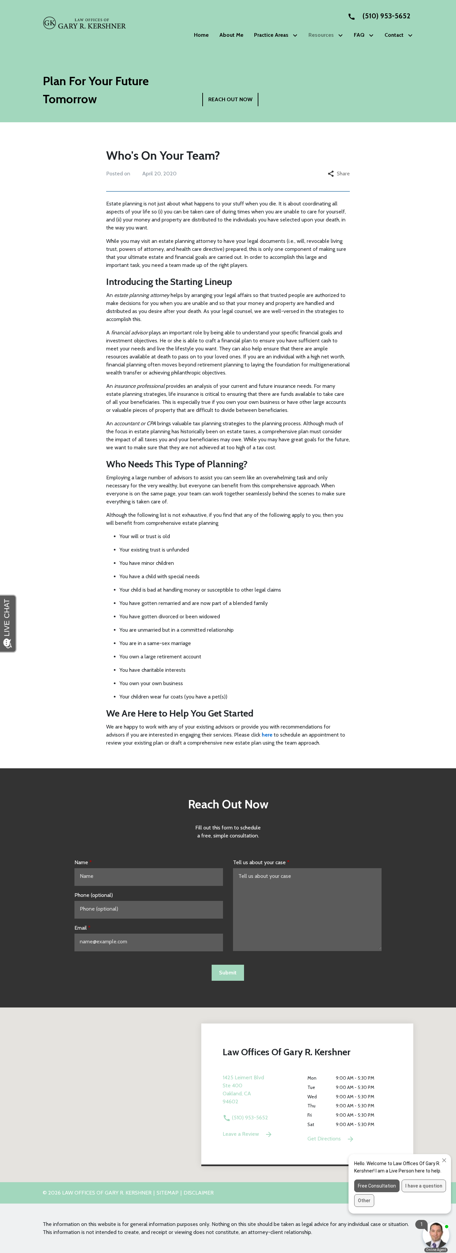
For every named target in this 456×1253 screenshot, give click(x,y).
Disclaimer (199, 1193)
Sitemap (168, 1193)
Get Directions (324, 1138)
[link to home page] (84, 22)
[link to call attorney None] (376, 15)
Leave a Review (241, 1134)
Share (343, 173)
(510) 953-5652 (249, 1117)
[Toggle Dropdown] (296, 35)
